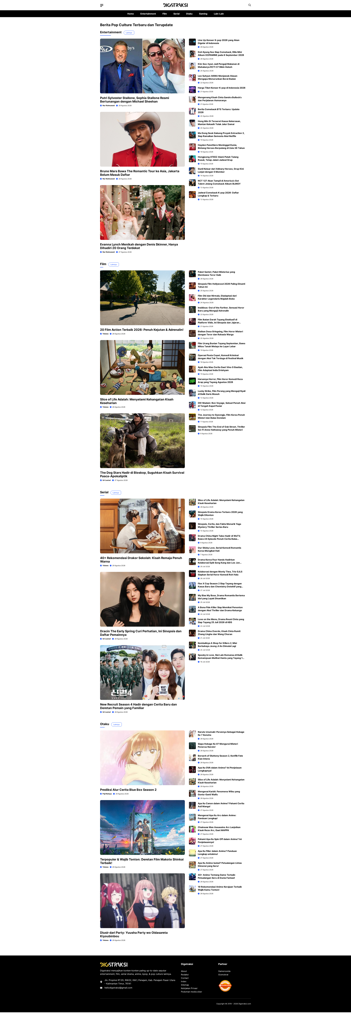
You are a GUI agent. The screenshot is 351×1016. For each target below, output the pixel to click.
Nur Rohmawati (109, 105)
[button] (249, 5)
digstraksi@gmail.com (120, 987)
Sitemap (185, 985)
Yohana (105, 334)
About (184, 971)
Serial (176, 13)
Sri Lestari (107, 480)
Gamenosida (224, 971)
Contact (185, 978)
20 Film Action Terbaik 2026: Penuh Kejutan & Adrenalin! (141, 329)
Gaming (203, 13)
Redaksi (185, 974)
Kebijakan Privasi (189, 988)
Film (164, 13)
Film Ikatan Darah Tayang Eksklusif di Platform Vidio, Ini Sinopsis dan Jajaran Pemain (218, 322)
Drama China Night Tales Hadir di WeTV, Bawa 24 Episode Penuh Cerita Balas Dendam (219, 538)
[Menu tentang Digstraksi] (101, 5)
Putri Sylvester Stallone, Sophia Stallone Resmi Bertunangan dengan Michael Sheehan (134, 99)
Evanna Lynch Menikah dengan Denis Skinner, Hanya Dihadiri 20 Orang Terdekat (139, 246)
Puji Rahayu (107, 794)
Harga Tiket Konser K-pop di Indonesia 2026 (221, 87)
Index (183, 981)
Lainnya (129, 33)
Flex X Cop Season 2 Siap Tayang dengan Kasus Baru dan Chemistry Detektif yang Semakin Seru (220, 586)
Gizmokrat (223, 974)
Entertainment (148, 13)
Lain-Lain (219, 13)
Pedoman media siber (191, 991)
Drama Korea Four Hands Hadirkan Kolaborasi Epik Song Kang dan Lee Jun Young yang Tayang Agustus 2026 (219, 562)
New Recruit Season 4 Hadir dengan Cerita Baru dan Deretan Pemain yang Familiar (138, 706)
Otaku (189, 13)
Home (130, 13)
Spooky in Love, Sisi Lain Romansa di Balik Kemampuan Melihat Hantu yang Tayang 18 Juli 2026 (221, 658)
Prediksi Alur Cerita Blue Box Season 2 (128, 789)
